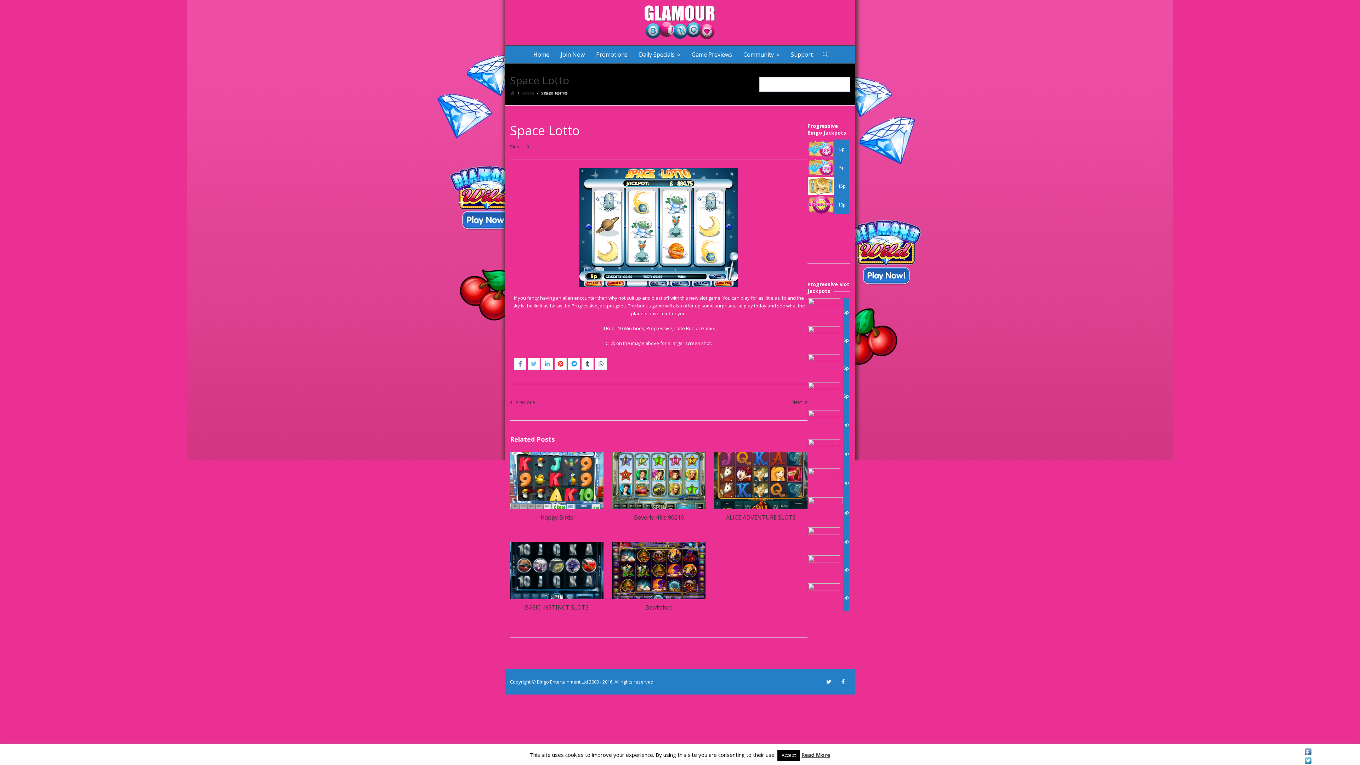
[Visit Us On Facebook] (1308, 751)
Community (758, 54)
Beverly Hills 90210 (659, 517)
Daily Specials (657, 54)
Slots (515, 146)
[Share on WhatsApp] (601, 363)
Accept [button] (789, 755)
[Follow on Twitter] (829, 682)
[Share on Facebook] (520, 363)
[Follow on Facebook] (843, 682)
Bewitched (659, 607)
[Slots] (528, 93)
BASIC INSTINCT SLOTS (557, 607)
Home (541, 54)
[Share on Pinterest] (560, 363)
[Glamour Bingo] (680, 22)
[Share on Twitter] (533, 363)
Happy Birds (556, 517)
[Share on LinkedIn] (547, 363)
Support (802, 54)
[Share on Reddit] (574, 363)
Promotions (612, 54)
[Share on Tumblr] (587, 363)
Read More (815, 754)
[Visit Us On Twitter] (1308, 760)
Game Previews (712, 54)
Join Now (573, 54)
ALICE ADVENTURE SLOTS (761, 517)
